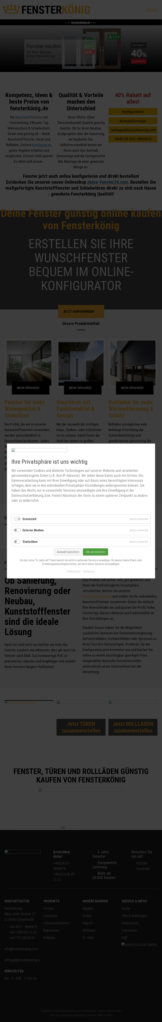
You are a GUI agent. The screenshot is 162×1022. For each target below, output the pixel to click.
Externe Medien (33, 530)
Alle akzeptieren (95, 552)
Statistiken (30, 542)
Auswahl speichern (68, 552)
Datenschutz (73, 571)
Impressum (89, 571)
